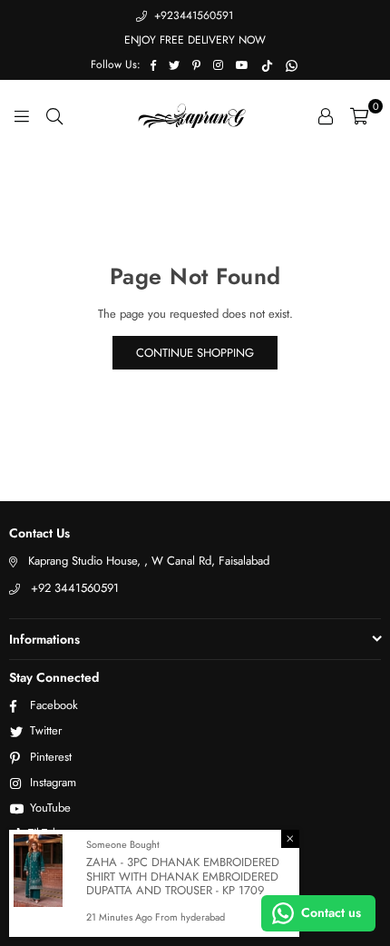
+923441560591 (192, 15)
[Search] (54, 115)
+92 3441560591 (75, 587)
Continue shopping (195, 352)
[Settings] (325, 115)
